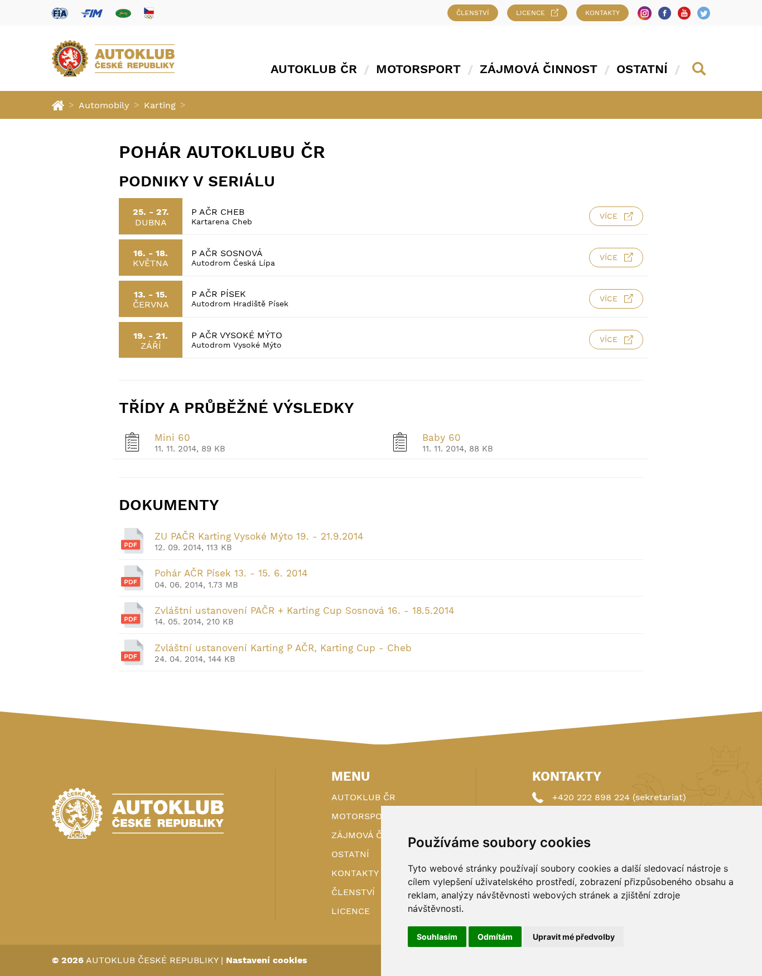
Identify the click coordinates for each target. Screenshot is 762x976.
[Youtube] (684, 13)
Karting (160, 105)
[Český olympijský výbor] (149, 13)
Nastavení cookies (266, 960)
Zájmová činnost (538, 69)
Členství (472, 13)
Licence (530, 13)
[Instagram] (645, 13)
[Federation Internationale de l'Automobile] (60, 13)
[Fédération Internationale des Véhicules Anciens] (123, 13)
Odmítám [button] (495, 936)
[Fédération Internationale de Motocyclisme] (92, 13)
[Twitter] (703, 13)
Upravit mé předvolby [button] (574, 936)
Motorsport (418, 69)
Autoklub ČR (314, 69)
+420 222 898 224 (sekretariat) (619, 797)
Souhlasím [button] (437, 936)
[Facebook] (664, 13)
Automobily (104, 105)
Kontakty (602, 13)
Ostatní (642, 69)
